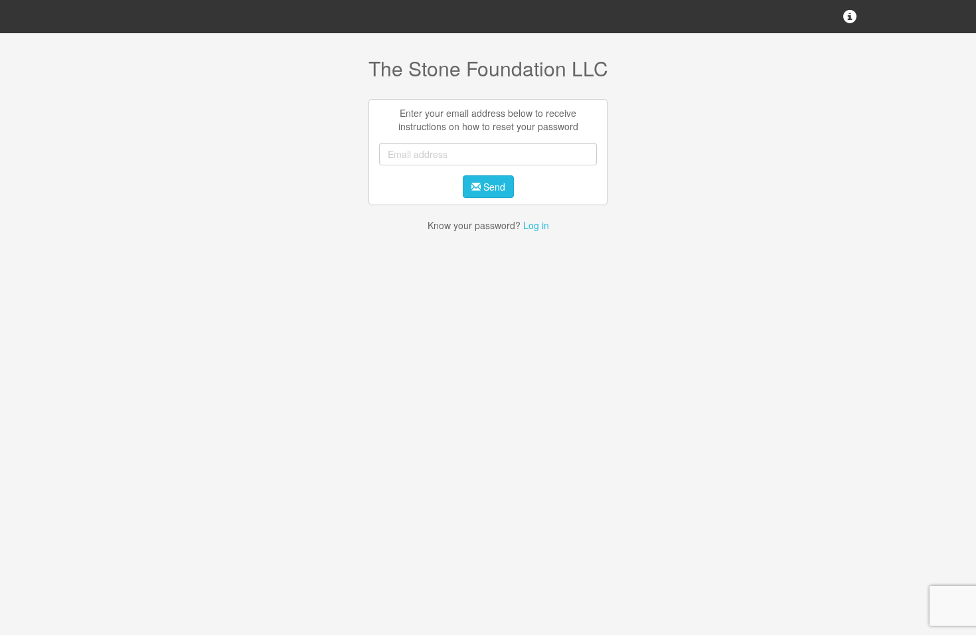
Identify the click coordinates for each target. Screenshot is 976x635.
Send (493, 186)
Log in (536, 225)
